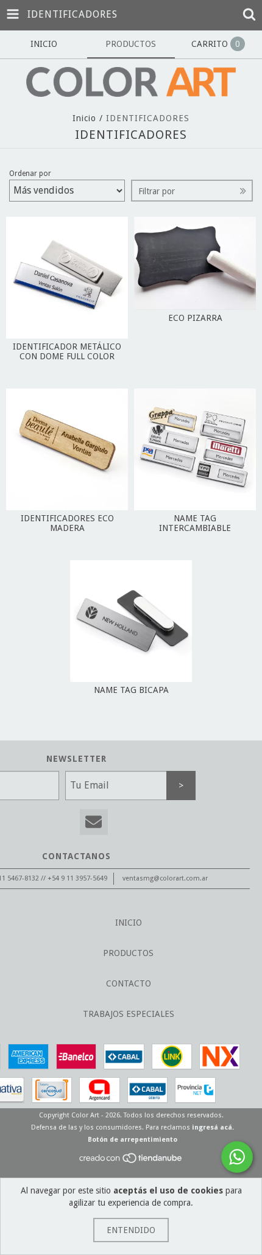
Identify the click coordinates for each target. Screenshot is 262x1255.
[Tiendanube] (131, 1162)
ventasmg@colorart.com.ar (165, 878)
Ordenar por (30, 173)
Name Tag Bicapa (131, 690)
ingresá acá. (213, 1127)
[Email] (94, 822)
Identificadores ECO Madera (67, 523)
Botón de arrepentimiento (132, 1140)
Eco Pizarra (195, 318)
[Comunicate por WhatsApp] (237, 1157)
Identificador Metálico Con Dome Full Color (67, 351)
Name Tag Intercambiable (195, 523)
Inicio (84, 118)
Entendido (131, 1230)
